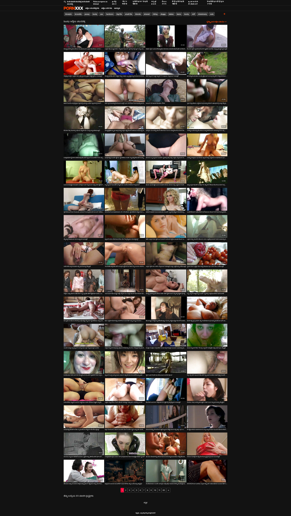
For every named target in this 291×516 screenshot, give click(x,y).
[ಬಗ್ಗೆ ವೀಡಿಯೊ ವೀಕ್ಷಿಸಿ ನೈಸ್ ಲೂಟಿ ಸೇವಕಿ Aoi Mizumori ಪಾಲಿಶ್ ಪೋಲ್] (166, 362)
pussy (87, 14)
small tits (128, 14)
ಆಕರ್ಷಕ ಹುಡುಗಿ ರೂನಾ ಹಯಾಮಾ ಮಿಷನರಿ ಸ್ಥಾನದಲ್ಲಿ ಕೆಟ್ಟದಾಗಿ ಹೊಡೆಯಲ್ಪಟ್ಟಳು (166, 212)
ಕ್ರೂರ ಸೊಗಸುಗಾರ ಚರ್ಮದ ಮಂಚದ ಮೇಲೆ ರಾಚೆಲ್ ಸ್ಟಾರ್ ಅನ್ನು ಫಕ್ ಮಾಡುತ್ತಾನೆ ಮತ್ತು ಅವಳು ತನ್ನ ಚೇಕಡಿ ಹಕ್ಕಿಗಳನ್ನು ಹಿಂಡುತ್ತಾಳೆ (125, 429)
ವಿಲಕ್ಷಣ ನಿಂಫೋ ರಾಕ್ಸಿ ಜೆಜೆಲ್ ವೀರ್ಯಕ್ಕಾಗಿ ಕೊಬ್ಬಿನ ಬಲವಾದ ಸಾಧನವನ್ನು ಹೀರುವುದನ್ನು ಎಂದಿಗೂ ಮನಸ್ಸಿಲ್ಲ (166, 348)
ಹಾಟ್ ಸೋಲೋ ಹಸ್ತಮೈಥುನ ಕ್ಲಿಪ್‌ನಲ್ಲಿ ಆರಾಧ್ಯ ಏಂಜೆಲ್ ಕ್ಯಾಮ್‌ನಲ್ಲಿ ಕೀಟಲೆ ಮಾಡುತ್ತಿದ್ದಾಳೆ (84, 103)
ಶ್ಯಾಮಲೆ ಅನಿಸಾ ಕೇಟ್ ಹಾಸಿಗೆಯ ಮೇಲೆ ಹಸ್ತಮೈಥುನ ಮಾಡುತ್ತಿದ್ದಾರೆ (121, 239)
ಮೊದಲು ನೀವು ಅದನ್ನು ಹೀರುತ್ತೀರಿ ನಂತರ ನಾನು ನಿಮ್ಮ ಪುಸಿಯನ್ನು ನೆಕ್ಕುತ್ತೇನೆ (205, 402)
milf (193, 14)
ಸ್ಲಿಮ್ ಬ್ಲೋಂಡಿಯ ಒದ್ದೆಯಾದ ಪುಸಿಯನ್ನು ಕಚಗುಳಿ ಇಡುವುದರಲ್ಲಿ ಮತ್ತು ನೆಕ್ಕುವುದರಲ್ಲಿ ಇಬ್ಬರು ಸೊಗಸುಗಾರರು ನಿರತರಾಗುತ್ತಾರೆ (207, 103)
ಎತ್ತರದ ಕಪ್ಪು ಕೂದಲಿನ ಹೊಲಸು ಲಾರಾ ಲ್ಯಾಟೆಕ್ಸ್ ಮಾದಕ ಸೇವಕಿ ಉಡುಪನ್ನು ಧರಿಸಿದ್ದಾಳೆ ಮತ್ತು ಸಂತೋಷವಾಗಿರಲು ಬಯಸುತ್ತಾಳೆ (207, 239)
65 (164, 490)
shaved (147, 14)
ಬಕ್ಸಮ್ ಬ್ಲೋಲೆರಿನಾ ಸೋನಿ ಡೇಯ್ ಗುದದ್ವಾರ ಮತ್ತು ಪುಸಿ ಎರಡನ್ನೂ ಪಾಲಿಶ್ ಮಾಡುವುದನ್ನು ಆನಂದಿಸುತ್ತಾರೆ (125, 402)
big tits (119, 14)
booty (186, 14)
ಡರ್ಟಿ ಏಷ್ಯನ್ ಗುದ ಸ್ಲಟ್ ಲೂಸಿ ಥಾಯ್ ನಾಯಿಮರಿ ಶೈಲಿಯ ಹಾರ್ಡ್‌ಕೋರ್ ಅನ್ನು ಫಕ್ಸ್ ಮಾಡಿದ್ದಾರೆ (166, 239)
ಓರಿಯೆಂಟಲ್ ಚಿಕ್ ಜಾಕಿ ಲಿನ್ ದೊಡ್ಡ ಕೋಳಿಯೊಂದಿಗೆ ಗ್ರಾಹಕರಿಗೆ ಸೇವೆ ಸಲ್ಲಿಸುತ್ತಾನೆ (84, 375)
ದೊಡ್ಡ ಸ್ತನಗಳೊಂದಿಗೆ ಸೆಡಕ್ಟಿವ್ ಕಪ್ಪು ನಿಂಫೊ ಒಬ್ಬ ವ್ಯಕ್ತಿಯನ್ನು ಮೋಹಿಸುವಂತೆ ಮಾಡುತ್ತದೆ (125, 76)
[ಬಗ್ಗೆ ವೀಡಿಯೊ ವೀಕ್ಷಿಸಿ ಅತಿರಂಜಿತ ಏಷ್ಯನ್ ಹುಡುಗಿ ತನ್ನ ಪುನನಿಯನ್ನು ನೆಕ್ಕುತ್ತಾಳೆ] (84, 253)
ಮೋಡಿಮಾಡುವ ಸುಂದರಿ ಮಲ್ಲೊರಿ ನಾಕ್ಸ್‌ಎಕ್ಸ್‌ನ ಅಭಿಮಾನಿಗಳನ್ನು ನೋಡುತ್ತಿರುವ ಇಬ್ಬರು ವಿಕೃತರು (166, 483)
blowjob (68, 14)
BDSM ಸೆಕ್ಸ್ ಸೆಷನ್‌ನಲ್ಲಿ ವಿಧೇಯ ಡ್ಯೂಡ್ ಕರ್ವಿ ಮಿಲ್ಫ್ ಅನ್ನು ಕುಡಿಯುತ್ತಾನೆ (82, 130)
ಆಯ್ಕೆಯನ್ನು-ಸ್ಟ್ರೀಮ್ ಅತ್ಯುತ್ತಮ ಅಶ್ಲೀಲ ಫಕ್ (73, 8)
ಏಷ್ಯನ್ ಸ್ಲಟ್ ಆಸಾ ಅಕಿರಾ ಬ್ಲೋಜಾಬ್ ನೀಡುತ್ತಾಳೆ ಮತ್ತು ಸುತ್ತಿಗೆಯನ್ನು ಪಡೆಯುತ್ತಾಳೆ (166, 266)
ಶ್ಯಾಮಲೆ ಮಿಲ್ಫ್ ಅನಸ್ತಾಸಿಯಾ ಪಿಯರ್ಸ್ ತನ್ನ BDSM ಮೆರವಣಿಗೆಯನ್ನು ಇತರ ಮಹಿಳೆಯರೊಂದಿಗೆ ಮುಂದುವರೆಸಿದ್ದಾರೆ (125, 375)
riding (155, 14)
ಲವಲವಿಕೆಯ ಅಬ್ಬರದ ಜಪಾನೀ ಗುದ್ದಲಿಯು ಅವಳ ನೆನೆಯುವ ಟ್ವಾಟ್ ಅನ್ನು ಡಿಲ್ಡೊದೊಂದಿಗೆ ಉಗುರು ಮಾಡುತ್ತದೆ (84, 402)
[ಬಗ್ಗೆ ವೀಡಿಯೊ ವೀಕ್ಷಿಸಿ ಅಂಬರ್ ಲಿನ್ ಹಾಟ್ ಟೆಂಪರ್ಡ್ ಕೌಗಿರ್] (166, 90)
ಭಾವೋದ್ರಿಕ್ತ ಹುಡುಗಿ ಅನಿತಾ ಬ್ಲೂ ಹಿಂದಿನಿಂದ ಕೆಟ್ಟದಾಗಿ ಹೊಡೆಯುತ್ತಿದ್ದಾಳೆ (81, 429)
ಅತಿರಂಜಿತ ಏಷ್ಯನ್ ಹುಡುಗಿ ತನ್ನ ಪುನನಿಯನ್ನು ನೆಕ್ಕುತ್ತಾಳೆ (77, 266)
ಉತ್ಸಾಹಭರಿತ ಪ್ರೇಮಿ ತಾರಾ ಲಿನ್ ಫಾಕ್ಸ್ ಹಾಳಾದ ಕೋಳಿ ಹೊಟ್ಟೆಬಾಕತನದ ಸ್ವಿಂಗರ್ (125, 456)
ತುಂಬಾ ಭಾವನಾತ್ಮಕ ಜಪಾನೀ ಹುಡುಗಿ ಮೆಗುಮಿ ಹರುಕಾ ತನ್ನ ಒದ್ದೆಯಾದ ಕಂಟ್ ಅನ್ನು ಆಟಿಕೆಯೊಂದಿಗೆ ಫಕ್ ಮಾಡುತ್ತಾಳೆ (166, 185)
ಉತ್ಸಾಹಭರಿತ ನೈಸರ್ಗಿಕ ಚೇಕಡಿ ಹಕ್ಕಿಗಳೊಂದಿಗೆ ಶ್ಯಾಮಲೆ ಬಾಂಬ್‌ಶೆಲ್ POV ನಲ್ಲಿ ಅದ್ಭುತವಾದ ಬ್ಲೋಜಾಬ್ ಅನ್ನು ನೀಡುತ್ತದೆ (84, 157)
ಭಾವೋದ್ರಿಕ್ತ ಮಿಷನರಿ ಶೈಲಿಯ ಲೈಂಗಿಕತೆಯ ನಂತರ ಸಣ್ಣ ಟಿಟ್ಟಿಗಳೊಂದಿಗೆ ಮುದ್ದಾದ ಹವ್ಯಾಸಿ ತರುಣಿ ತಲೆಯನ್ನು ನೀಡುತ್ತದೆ (125, 157)
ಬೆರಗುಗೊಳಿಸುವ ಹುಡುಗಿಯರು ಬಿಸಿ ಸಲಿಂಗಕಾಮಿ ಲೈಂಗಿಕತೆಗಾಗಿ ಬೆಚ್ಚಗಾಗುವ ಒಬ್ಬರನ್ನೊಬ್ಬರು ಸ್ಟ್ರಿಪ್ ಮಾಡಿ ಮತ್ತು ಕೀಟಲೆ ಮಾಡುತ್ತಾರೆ (125, 212)
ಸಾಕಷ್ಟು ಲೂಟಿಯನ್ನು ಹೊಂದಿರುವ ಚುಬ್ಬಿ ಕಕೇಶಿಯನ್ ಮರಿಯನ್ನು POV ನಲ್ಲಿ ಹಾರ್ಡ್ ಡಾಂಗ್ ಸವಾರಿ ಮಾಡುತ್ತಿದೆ (207, 130)
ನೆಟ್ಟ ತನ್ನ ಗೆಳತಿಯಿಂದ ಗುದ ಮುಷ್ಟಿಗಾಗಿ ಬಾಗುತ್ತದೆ (76, 239)
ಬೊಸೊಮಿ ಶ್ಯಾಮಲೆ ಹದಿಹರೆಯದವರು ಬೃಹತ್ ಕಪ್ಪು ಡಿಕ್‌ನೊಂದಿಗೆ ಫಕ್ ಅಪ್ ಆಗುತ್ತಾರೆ (84, 456)
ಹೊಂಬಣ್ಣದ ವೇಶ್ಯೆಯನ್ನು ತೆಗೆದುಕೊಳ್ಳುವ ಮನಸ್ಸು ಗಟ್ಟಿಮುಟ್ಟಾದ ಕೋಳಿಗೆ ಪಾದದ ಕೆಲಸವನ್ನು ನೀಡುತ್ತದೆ (166, 321)
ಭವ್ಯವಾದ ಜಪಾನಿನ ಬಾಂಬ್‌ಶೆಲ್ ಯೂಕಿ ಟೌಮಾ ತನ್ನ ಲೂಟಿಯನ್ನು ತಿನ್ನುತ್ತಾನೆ (123, 483)
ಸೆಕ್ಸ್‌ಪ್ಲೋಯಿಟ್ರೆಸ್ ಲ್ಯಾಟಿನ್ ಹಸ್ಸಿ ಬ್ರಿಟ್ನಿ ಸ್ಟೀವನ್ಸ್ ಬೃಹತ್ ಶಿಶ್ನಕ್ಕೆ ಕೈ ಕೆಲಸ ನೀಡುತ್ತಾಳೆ (83, 76)
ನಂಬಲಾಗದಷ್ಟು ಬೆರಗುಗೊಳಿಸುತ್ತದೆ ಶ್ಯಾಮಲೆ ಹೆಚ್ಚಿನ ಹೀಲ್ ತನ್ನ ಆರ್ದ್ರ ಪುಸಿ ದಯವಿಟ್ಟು (166, 429)
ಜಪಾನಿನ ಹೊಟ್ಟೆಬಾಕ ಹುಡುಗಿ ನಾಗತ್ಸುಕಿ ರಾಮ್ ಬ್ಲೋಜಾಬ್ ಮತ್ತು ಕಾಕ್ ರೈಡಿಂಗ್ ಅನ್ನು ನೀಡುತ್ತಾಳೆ (84, 185)
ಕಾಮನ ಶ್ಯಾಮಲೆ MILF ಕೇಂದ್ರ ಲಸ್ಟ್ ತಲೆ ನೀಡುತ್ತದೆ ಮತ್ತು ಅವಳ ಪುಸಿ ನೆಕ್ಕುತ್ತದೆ (206, 348)
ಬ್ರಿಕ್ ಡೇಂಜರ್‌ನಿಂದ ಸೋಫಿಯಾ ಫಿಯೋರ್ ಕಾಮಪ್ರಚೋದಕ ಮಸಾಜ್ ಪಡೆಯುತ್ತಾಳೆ (84, 212)
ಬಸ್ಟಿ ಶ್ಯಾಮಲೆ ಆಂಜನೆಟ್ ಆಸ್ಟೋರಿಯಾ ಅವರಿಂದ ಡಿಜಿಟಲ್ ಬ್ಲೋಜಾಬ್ (122, 185)
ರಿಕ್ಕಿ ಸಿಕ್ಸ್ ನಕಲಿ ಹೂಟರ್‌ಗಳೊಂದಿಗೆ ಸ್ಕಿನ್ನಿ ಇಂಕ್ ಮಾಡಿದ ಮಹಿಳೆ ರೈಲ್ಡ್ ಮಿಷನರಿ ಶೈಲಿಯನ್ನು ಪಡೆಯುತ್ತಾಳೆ (207, 375)
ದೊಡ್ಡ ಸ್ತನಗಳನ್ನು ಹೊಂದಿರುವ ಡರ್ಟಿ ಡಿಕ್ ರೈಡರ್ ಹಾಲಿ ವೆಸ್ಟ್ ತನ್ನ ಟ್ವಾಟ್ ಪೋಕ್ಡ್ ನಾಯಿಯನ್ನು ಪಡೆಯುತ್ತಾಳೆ (166, 293)
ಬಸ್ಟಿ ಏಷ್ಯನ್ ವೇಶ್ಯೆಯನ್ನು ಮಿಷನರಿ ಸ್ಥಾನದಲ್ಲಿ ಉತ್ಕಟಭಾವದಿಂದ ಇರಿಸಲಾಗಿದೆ (205, 293)
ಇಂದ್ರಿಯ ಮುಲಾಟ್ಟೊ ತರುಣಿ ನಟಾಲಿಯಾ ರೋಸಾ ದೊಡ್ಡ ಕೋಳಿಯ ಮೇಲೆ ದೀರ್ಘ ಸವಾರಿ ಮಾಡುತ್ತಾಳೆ (166, 130)
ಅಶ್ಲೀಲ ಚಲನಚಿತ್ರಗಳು (92, 8)
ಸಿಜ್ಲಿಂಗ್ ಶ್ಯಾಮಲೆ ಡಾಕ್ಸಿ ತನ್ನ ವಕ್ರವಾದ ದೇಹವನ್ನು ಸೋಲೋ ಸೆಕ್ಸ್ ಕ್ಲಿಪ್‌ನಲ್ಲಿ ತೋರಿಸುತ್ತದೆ (125, 348)
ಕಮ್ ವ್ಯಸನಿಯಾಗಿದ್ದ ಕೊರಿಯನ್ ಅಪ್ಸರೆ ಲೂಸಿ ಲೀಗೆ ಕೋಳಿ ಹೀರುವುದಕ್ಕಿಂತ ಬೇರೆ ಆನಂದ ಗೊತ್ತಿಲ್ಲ (125, 103)
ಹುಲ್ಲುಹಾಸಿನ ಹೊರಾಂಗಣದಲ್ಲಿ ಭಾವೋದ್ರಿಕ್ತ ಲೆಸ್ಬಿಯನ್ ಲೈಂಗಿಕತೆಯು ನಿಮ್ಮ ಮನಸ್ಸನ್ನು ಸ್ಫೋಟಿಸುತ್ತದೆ (84, 321)
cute (211, 14)
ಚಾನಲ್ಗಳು (117, 8)
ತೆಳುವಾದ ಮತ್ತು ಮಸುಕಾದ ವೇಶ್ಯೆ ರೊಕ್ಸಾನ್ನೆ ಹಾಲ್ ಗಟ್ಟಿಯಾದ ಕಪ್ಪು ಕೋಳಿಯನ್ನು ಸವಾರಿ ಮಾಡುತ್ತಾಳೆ (84, 483)
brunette (78, 14)
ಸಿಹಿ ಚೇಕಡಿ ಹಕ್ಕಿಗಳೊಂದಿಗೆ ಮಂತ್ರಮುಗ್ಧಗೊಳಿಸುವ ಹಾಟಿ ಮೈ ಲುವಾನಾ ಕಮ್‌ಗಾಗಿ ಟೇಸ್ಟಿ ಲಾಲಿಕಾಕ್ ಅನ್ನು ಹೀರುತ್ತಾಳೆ (125, 266)
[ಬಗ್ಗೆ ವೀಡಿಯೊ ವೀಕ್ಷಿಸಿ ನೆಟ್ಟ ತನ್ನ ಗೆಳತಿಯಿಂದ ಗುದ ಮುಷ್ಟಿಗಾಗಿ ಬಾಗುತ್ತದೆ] (84, 226)
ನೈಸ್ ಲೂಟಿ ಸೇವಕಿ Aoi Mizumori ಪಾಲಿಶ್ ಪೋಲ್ (159, 375)
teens (179, 14)
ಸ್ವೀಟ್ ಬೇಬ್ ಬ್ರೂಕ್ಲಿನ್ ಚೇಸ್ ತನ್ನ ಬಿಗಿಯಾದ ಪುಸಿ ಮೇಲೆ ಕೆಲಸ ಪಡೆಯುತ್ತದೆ (205, 266)
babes (171, 14)
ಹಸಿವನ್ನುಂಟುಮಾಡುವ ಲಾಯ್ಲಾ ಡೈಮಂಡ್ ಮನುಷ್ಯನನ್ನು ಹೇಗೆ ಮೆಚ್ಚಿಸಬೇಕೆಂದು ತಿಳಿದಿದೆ (207, 76)
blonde (138, 14)
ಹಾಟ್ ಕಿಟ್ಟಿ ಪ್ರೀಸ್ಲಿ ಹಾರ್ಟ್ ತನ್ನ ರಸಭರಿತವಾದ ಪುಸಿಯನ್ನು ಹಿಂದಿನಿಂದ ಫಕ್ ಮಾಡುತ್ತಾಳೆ (207, 321)
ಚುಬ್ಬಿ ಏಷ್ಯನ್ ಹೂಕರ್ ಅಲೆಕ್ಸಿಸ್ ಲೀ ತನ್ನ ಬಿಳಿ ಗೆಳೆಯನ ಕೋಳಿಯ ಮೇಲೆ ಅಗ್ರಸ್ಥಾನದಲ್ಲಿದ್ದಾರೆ (207, 185)
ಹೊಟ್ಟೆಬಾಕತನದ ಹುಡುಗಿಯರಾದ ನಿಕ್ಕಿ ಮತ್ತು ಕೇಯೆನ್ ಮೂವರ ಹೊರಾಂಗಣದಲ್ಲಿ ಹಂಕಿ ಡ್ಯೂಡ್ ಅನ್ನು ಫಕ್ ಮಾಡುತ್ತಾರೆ (207, 429)
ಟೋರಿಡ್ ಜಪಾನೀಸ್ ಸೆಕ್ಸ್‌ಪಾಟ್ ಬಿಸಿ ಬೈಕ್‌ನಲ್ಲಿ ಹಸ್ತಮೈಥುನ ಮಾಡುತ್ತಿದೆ (163, 402)
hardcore (109, 14)
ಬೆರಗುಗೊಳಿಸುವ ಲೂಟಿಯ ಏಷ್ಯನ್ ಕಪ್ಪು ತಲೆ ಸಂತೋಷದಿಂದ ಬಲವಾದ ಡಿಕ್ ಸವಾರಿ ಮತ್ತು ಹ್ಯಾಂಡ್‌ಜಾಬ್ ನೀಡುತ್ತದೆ (207, 483)
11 (159, 490)
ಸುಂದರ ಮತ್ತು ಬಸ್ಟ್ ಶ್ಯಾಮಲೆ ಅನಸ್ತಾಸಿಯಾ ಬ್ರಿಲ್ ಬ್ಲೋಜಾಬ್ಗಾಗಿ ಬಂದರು (81, 348)
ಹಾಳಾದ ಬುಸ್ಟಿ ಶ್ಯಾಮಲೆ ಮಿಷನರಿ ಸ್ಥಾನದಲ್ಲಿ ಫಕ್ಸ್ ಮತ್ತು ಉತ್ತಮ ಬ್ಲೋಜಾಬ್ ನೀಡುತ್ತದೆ (166, 157)
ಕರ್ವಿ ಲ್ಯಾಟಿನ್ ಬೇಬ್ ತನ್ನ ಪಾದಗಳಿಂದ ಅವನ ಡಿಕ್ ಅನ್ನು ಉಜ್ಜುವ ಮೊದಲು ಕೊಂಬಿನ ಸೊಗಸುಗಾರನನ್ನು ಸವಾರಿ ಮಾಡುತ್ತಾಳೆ (125, 321)
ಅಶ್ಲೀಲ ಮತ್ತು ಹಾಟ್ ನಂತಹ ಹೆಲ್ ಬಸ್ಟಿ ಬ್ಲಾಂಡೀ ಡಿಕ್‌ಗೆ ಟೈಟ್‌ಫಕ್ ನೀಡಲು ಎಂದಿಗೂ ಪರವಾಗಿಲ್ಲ (84, 293)
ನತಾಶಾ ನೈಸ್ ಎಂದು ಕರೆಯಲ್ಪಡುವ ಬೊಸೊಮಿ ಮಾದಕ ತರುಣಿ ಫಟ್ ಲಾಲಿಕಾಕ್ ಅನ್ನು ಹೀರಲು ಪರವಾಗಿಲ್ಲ (166, 49)
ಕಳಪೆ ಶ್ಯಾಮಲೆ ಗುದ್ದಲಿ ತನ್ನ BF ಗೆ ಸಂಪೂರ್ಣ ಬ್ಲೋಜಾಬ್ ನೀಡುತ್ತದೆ (162, 76)
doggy (163, 14)
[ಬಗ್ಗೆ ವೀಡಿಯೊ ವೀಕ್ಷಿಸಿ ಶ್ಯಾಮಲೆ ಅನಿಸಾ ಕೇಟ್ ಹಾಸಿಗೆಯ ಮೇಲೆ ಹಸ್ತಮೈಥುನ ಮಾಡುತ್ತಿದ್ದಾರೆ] (125, 226)
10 (155, 490)
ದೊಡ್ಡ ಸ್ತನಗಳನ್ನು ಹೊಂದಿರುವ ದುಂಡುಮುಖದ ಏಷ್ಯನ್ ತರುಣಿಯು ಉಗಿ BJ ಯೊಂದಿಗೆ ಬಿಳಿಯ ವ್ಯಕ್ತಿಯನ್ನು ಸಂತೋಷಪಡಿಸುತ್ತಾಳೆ (84, 49)
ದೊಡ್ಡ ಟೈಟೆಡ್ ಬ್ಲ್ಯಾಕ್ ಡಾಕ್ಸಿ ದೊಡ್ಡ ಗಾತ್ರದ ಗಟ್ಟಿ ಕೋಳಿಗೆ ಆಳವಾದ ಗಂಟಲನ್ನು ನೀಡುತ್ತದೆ (125, 130)
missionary (202, 14)
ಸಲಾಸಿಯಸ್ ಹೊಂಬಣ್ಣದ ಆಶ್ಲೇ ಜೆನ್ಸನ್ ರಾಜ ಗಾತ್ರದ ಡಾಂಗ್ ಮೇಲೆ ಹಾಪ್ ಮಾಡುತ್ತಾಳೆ (125, 293)
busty (95, 14)
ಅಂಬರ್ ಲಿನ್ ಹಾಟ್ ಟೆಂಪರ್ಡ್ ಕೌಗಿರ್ (155, 103)
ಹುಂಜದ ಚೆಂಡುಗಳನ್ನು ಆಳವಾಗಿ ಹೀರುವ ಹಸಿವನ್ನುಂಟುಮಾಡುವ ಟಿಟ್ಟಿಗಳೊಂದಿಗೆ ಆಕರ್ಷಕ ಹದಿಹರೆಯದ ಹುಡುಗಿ (166, 456)
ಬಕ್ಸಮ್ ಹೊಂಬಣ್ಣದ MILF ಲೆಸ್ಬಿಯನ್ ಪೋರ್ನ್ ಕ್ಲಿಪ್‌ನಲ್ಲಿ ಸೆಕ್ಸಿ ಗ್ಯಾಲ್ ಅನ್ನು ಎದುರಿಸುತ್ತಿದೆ (125, 49)
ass (101, 14)
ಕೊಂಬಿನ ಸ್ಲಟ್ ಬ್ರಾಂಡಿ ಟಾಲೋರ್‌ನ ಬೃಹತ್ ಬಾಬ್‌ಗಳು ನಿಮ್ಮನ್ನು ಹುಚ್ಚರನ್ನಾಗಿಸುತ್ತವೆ (207, 49)
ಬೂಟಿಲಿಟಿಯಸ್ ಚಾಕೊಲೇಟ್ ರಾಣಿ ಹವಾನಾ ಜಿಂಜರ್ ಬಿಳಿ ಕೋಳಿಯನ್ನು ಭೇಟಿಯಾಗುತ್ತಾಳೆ (207, 212)
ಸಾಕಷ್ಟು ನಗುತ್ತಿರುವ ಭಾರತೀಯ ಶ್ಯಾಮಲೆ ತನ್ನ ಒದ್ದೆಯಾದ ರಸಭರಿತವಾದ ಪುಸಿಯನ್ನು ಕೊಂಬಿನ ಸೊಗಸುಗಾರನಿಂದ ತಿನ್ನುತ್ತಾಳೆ (207, 157)
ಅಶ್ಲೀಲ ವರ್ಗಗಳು (106, 8)
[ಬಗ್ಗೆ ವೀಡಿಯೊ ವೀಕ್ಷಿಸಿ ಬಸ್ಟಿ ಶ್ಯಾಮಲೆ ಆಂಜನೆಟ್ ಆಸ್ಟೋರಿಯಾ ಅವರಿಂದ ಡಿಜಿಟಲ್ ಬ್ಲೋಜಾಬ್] (125, 172)
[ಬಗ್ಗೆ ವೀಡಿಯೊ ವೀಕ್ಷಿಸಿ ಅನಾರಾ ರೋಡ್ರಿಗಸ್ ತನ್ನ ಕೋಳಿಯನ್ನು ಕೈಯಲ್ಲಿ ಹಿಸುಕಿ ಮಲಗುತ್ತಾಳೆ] (207, 444)
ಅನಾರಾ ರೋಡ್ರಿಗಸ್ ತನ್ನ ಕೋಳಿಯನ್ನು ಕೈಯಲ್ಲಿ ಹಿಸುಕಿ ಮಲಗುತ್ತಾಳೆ (203, 456)
